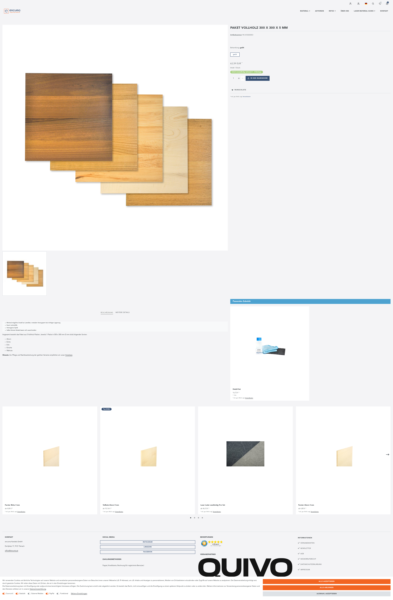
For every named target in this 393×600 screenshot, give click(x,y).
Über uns (345, 11)
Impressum (305, 570)
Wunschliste (240, 90)
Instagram (148, 542)
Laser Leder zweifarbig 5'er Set (212, 505)
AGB (302, 554)
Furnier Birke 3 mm (12, 505)
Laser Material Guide (364, 11)
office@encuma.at (11, 551)
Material (304, 11)
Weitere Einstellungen (79, 593)
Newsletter (305, 548)
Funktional (64, 593)
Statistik (22, 593)
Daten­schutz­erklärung (38, 589)
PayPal (51, 593)
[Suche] (373, 3)
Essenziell (9, 593)
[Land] (366, 3)
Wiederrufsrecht (308, 559)
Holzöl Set (237, 389)
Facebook (147, 552)
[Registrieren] (359, 3)
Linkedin (148, 547)
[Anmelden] (351, 3)
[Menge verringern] (242, 78)
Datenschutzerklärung (311, 564)
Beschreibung (107, 312)
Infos (331, 11)
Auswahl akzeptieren (327, 594)
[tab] (106, 313)
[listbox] (49, 453)
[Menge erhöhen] (239, 78)
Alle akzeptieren (327, 581)
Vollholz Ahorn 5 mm (111, 505)
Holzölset (68, 355)
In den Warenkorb (259, 78)
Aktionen (319, 11)
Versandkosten (246, 96)
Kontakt (384, 11)
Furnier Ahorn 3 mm (306, 505)
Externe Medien (37, 593)
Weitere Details (123, 312)
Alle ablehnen (327, 587)
